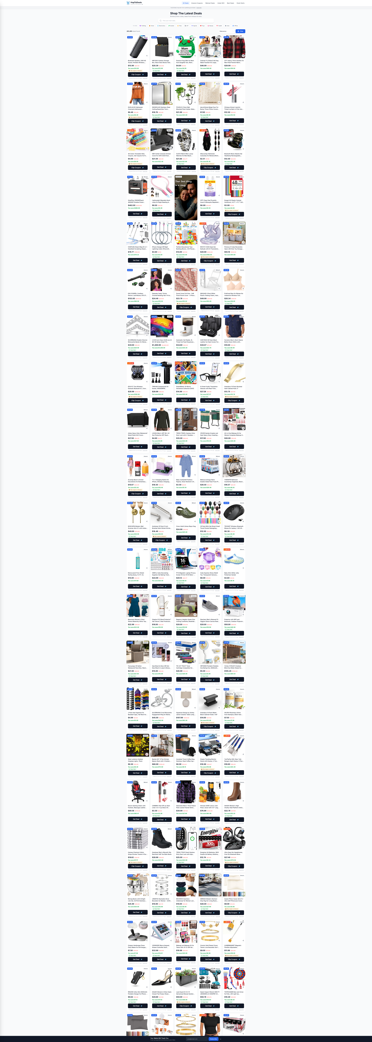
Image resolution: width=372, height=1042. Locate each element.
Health (220, 25)
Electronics (162, 25)
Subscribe (213, 1039)
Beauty (211, 25)
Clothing (143, 25)
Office (236, 25)
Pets (180, 25)
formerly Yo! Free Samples (136, 4)
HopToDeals (136, 2)
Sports (195, 25)
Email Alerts (241, 3)
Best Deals (230, 3)
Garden (172, 25)
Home (152, 25)
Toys (203, 25)
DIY (187, 25)
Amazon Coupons (197, 3)
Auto (228, 25)
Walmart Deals (210, 3)
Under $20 (220, 3)
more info (199, 7)
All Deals (186, 3)
